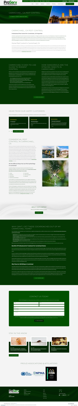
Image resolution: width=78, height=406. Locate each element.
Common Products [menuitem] (60, 3)
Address (15, 307)
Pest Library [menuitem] (54, 3)
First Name (15, 302)
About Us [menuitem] (37, 3)
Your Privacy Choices (13, 403)
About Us (44, 393)
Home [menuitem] (32, 3)
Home (44, 391)
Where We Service (25, 1)
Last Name (40, 302)
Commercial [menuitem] (48, 3)
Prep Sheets (37, 1)
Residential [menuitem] (42, 3)
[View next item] (11, 131)
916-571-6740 (71, 1)
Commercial (45, 396)
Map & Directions (26, 394)
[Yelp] (61, 391)
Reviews (43, 1)
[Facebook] (59, 391)
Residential (44, 394)
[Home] (10, 3)
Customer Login (32, 1)
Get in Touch (47, 1)
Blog (40, 1)
